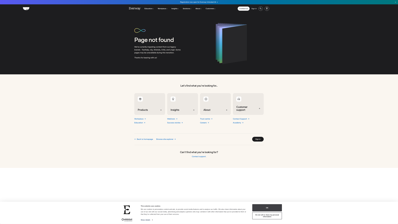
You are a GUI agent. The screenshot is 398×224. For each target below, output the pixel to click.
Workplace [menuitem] (162, 9)
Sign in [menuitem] (254, 9)
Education (138, 123)
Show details (145, 220)
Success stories (173, 123)
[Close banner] (395, 2)
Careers (203, 123)
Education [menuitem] (148, 9)
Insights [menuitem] (174, 9)
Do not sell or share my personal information (267, 215)
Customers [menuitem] (210, 9)
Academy (237, 123)
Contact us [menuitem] (243, 9)
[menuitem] (260, 8)
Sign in (257, 139)
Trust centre (205, 119)
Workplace (138, 119)
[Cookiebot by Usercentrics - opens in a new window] (127, 220)
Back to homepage (145, 139)
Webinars (171, 119)
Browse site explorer (164, 139)
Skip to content (27, 9)
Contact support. (199, 156)
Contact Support (240, 119)
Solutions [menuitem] (186, 9)
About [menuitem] (197, 9)
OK (267, 208)
